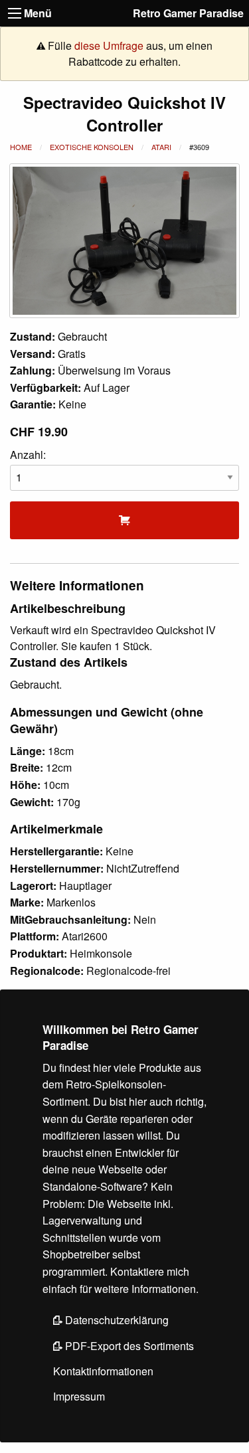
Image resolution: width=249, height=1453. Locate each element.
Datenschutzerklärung (115, 1319)
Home (21, 146)
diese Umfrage (108, 45)
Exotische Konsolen (91, 146)
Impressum (79, 1396)
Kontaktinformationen (103, 1371)
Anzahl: (28, 454)
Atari (161, 146)
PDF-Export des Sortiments (128, 1345)
